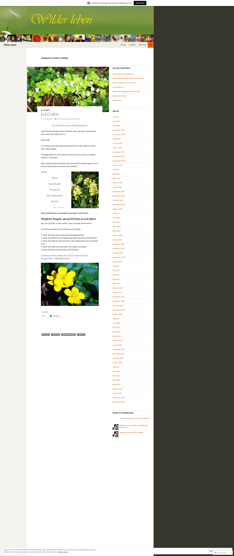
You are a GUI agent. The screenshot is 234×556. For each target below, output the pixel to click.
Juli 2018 (116, 213)
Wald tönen (117, 100)
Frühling (55, 334)
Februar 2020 (118, 143)
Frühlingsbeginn (68, 334)
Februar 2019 (118, 183)
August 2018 (118, 209)
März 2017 (117, 284)
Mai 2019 (116, 174)
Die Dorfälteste (118, 87)
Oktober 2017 (118, 253)
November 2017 (119, 248)
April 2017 (116, 279)
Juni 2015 (116, 371)
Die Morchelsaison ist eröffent (124, 83)
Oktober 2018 (118, 200)
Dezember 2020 (119, 130)
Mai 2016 (116, 327)
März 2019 (117, 178)
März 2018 (117, 231)
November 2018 (119, 196)
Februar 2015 (118, 389)
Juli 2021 (116, 117)
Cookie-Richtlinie (62, 552)
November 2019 (119, 156)
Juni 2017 (116, 270)
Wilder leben (10, 44)
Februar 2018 (118, 235)
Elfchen (49, 114)
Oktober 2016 (118, 305)
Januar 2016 (117, 345)
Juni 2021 (116, 121)
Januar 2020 (117, 148)
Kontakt (132, 45)
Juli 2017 (116, 266)
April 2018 (116, 226)
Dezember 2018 (119, 191)
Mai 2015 (116, 376)
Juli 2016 (116, 319)
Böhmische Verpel (119, 96)
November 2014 (119, 402)
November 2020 (119, 134)
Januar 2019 (117, 187)
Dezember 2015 (119, 349)
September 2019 (119, 161)
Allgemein (45, 110)
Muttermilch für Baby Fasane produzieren (128, 78)
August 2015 (118, 362)
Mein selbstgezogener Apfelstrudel (126, 91)
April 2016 (116, 332)
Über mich (142, 45)
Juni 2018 (116, 218)
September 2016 (119, 310)
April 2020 (116, 139)
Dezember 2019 (119, 152)
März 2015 (117, 384)
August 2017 (118, 262)
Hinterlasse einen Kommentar (68, 119)
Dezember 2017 (119, 244)
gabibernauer (125, 425)
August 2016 (118, 314)
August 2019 (118, 165)
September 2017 (119, 257)
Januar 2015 (117, 393)
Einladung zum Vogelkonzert (123, 74)
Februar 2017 (118, 288)
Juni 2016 (116, 323)
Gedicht (81, 334)
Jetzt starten (140, 3)
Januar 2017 (117, 292)
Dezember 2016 (119, 297)
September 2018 (119, 205)
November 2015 (119, 354)
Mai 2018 (116, 222)
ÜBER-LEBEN (138, 432)
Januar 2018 (117, 240)
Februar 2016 (118, 341)
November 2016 (119, 301)
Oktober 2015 (118, 358)
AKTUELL (123, 45)
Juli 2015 (116, 367)
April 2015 (116, 380)
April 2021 (116, 126)
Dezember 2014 (119, 398)
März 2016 (117, 336)
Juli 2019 (116, 169)
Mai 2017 (116, 275)
